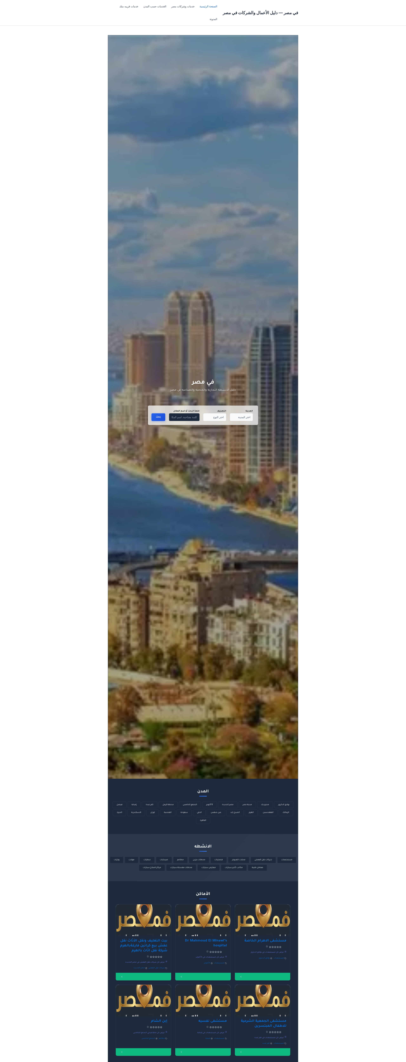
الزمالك (286, 812)
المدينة (249, 411)
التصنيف (221, 411)
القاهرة (203, 820)
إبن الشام (159, 1021)
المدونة (213, 19)
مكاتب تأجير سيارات (234, 868)
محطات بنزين (199, 860)
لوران (152, 812)
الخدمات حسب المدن (154, 6)
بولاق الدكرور (283, 805)
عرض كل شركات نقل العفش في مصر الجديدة (145, 962)
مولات (131, 860)
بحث (158, 417)
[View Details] (240, 977)
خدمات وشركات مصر (183, 6)
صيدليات (164, 860)
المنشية (167, 812)
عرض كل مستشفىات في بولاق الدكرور (267, 952)
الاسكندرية (136, 812)
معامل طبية (257, 868)
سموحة (184, 812)
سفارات (147, 860)
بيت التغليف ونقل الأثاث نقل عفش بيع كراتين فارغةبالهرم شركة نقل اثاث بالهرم (143, 946)
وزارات (116, 860)
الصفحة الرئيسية (208, 6)
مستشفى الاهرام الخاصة (265, 941)
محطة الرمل (168, 805)
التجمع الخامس (190, 805)
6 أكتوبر (209, 805)
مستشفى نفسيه (212, 1021)
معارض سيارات (208, 868)
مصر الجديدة (227, 805)
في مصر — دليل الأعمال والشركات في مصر (260, 12)
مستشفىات (286, 860)
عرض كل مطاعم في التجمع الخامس (149, 1033)
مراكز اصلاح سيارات (152, 868)
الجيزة (119, 812)
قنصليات (218, 860)
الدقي (199, 812)
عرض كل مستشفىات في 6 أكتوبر (210, 957)
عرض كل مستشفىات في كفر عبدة (269, 1038)
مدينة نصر (247, 805)
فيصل (119, 805)
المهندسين (268, 812)
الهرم (251, 812)
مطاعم (180, 860)
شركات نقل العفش (263, 860)
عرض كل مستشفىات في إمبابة (211, 1033)
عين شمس (216, 812)
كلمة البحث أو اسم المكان (186, 411)
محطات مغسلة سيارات (181, 868)
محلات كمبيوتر (238, 860)
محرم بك (265, 805)
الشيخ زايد (235, 812)
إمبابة (134, 805)
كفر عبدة (149, 805)
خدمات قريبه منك (128, 6)
